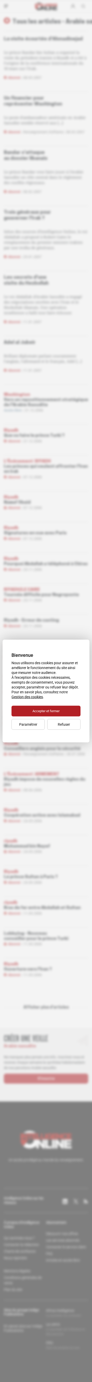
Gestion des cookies (27, 697)
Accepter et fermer (46, 711)
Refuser (64, 724)
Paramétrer (28, 724)
